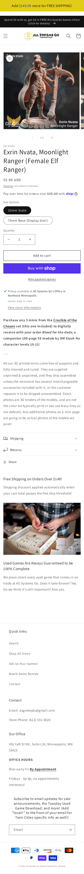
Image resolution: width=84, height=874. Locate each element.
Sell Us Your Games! (23, 664)
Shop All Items (19, 654)
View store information (24, 308)
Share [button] (13, 462)
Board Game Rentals (24, 674)
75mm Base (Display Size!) (28, 220)
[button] (6, 36)
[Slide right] (52, 138)
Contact (14, 684)
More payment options (42, 279)
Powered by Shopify (56, 866)
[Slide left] (32, 138)
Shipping (8, 185)
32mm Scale (17, 210)
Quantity (9, 230)
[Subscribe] (70, 830)
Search (14, 643)
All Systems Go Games (36, 866)
